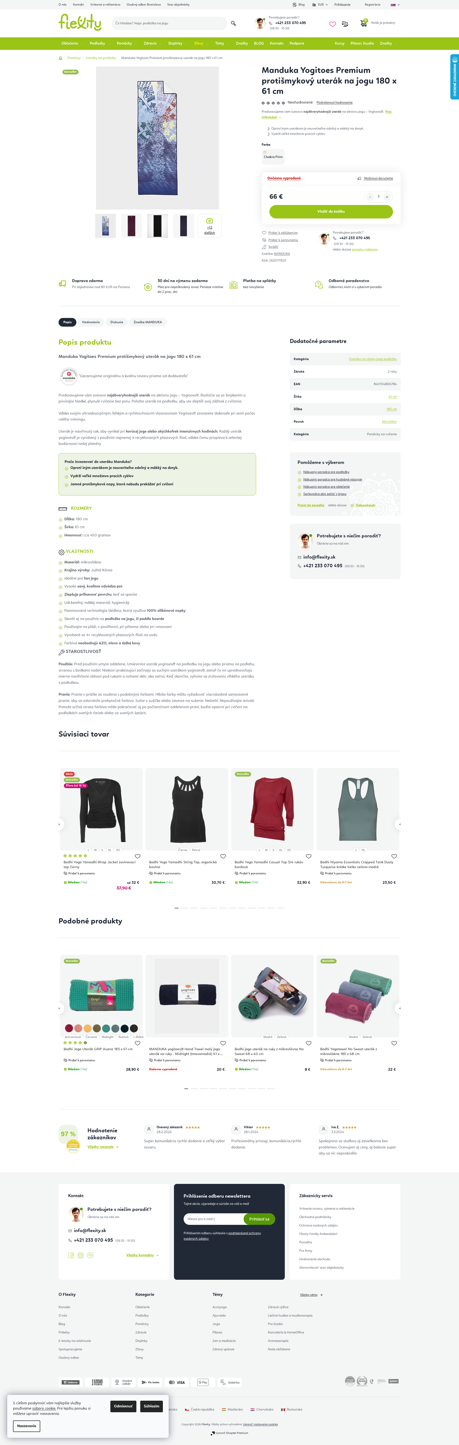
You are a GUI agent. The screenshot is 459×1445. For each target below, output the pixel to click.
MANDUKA (282, 254)
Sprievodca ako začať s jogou (324, 494)
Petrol (196, 850)
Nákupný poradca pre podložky (326, 472)
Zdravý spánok (223, 1349)
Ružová (123, 1037)
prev (58, 824)
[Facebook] (71, 1256)
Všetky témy (309, 1295)
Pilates (217, 1332)
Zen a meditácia (224, 1341)
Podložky (142, 1315)
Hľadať (233, 23)
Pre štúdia (275, 1324)
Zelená (281, 1037)
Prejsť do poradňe (311, 505)
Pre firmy (305, 1251)
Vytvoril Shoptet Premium (231, 1433)
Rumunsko (294, 1409)
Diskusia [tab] (116, 322)
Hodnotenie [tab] (91, 322)
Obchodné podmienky (315, 1217)
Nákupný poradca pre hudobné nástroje (332, 479)
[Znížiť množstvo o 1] (370, 197)
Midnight (108, 1037)
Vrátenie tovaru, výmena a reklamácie (326, 1208)
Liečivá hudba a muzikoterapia (290, 1315)
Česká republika (202, 1409)
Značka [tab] (148, 322)
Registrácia (372, 4)
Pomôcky (142, 1324)
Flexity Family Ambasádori (318, 1234)
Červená (91, 1037)
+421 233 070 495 (290, 23)
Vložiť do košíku (331, 212)
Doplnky (141, 1341)
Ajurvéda (219, 1315)
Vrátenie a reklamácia (105, 4)
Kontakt (78, 4)
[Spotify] (90, 1256)
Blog (302, 4)
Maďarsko (235, 1409)
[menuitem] (73, 43)
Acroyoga (220, 1307)
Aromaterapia (278, 1341)
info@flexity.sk (319, 557)
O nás (63, 4)
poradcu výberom (365, 249)
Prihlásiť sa (259, 1219)
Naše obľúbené (279, 1349)
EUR (321, 4)
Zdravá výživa (278, 1307)
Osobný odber (69, 1357)
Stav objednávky (178, 4)
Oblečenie (142, 1307)
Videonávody (365, 505)
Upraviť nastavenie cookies (260, 1424)
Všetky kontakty (140, 1255)
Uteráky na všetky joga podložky (373, 359)
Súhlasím (151, 1406)
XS (118, 850)
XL (109, 850)
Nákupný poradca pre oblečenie (326, 486)
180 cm (391, 409)
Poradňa (305, 1242)
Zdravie (140, 1332)
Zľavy (139, 1349)
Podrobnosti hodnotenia (335, 102)
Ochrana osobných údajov (318, 1225)
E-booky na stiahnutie (75, 1341)
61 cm (393, 396)
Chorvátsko (264, 1409)
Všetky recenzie (100, 1147)
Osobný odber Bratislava (144, 4)
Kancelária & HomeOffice (286, 1332)
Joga (216, 1324)
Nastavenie (26, 1426)
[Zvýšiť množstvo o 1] (387, 197)
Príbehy (64, 1332)
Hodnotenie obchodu (314, 1259)
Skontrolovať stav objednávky (321, 1267)
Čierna (182, 850)
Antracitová (73, 1037)
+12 (209, 230)
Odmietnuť (123, 1406)
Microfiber (389, 421)
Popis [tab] (67, 322)
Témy (139, 1357)
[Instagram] (81, 1256)
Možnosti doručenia (378, 178)
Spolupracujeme (70, 1349)
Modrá (267, 1037)
